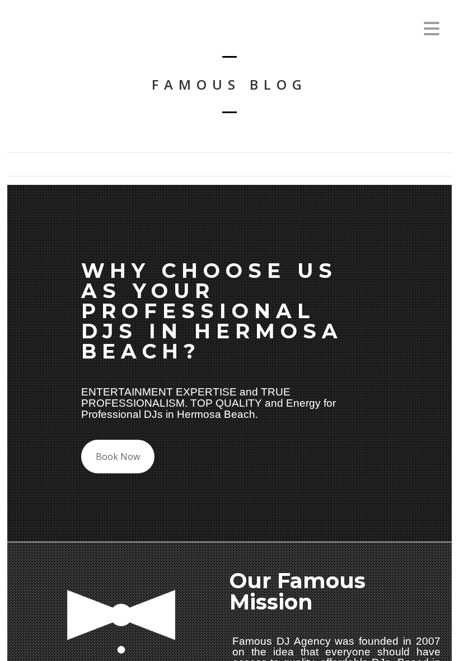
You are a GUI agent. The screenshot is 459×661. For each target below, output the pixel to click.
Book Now (118, 456)
